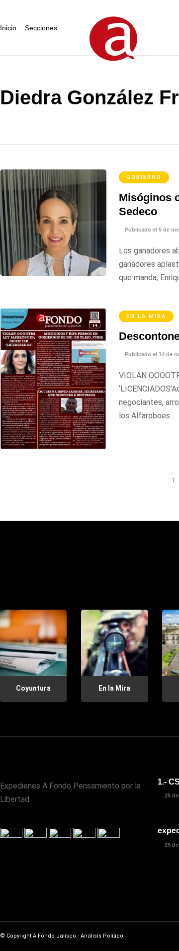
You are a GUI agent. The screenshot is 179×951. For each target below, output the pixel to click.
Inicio (8, 28)
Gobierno (144, 177)
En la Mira (146, 316)
